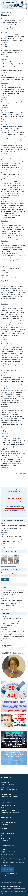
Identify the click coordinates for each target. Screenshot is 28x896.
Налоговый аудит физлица (8, 810)
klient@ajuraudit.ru (5, 865)
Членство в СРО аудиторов (8, 833)
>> (2, 477)
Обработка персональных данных (9, 886)
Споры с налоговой (6, 782)
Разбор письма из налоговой (9, 807)
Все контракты (5, 824)
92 (16, 473)
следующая (22, 473)
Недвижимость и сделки (7, 799)
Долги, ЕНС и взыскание (7, 784)
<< (2, 473)
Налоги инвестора (6, 794)
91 (13, 473)
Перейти (5, 579)
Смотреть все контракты (8, 566)
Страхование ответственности (9, 835)
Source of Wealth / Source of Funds (10, 819)
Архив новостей (6, 609)
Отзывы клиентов (6, 838)
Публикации (4, 840)
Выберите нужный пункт (8, 573)
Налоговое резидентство (8, 791)
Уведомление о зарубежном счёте (10, 812)
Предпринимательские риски (9, 822)
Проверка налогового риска (8, 805)
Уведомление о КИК (6, 817)
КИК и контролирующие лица (9, 789)
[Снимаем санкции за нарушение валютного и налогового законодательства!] (14, 758)
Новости (3, 843)
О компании (4, 831)
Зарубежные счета (6, 787)
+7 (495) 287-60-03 (8, 852)
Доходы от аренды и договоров (9, 796)
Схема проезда (5, 873)
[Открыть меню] (24, 7)
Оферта (20, 886)
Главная (3, 12)
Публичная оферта (6, 875)
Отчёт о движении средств (8, 815)
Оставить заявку (7, 869)
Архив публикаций (6, 641)
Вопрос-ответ (13, 873)
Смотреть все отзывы (7, 547)
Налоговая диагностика (7, 779)
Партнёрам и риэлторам (7, 845)
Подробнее (4, 30)
